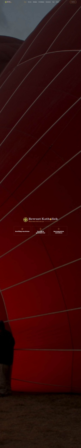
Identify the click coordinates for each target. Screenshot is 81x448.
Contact (57, 1)
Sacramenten (48, 1)
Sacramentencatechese (59, 232)
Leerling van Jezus (22, 231)
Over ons (29, 1)
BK (9, 1)
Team (53, 1)
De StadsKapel (41, 1)
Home (25, 1)
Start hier (73, 1)
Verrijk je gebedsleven (40, 232)
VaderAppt (35, 1)
